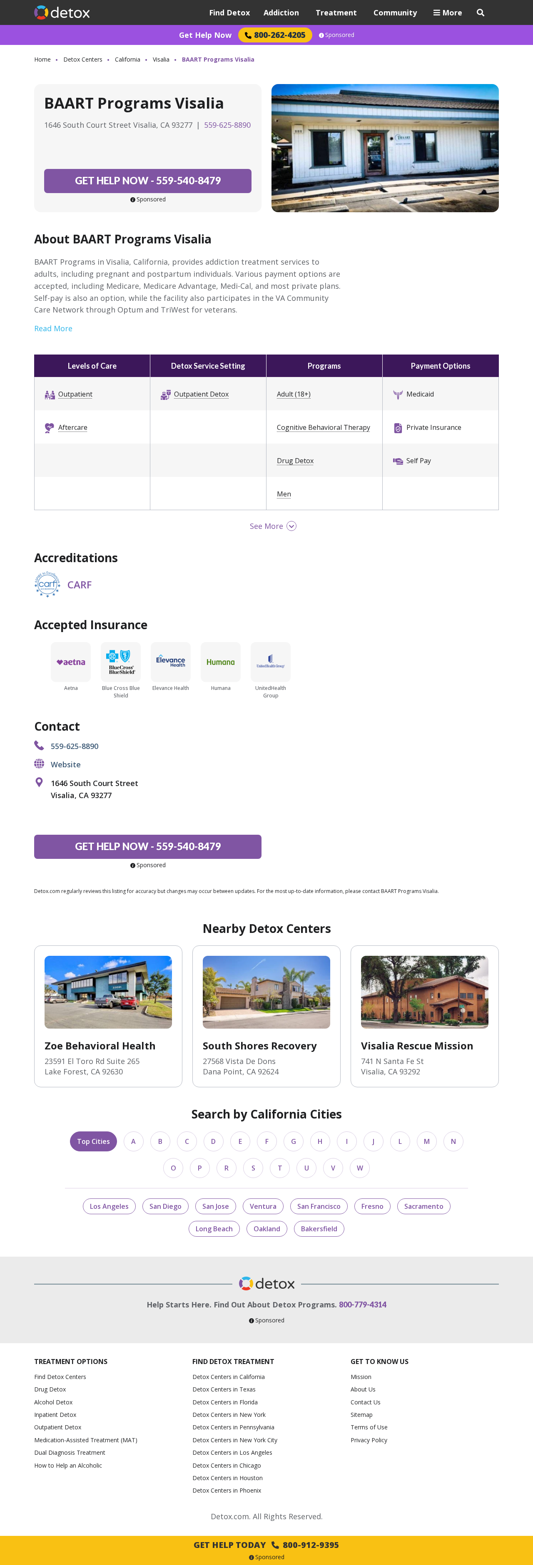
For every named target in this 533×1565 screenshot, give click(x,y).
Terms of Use (369, 1427)
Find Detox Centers (60, 1377)
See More (266, 526)
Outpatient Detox (201, 394)
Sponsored (339, 35)
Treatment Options (70, 1361)
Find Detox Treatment (233, 1361)
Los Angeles (109, 1206)
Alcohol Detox (53, 1402)
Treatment (336, 12)
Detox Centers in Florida (225, 1402)
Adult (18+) (294, 394)
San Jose (215, 1206)
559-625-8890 (227, 125)
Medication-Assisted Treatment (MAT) (85, 1440)
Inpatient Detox (55, 1415)
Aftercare (72, 427)
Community (395, 12)
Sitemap (362, 1415)
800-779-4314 (362, 1304)
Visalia (161, 59)
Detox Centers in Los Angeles (232, 1452)
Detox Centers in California (228, 1377)
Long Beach (214, 1228)
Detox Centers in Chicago (226, 1465)
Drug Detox (295, 460)
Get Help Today (266, 1544)
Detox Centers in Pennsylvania (233, 1427)
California (127, 59)
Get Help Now (205, 35)
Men (284, 494)
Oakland (267, 1228)
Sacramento (423, 1206)
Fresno (372, 1206)
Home (42, 59)
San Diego (165, 1206)
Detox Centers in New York (229, 1415)
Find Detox (229, 12)
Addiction (281, 12)
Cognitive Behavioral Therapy (323, 427)
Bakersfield (319, 1228)
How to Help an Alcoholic (68, 1465)
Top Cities (93, 1141)
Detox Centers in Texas (224, 1389)
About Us (363, 1389)
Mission (361, 1377)
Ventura (263, 1206)
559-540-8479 (148, 180)
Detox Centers (82, 59)
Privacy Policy (369, 1440)
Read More (53, 328)
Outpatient (75, 394)
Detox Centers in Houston (227, 1478)
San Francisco (319, 1206)
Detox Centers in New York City (234, 1440)
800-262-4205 (280, 34)
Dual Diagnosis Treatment (69, 1452)
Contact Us (366, 1402)
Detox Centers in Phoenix (226, 1490)
